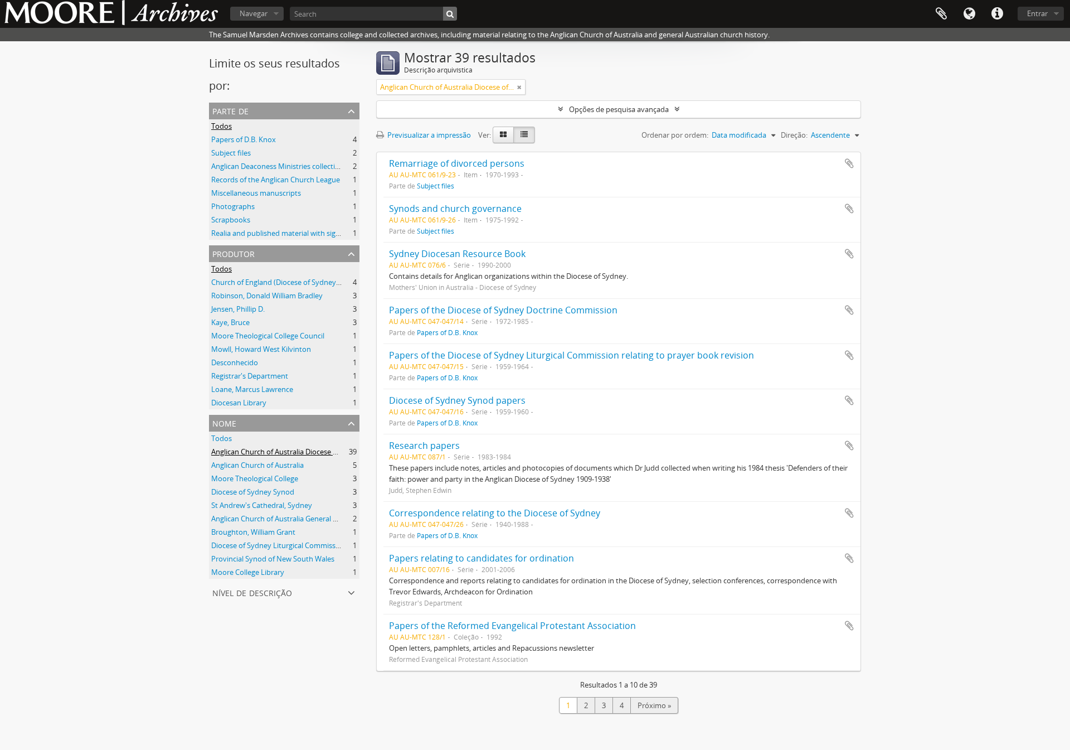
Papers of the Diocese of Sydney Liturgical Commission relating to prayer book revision (571, 355)
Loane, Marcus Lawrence (252, 389)
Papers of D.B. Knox (243, 139)
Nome (224, 422)
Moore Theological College (254, 478)
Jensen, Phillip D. (238, 309)
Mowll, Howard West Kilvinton (261, 349)
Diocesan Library (238, 403)
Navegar (254, 13)
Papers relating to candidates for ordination (481, 558)
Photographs (233, 206)
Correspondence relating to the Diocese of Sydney (494, 513)
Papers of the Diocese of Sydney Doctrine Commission (503, 310)
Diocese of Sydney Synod (252, 492)
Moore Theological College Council (267, 336)
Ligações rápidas (997, 14)
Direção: (794, 135)
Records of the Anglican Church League (275, 180)
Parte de (230, 110)
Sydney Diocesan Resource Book (457, 254)
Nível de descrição (252, 591)
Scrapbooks (230, 220)
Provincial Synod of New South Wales (272, 559)
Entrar (1037, 13)
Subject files (231, 153)
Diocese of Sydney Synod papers (457, 400)
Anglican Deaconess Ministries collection (277, 166)
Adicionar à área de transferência (849, 163)
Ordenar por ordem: (674, 135)
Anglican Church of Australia (257, 465)
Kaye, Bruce (230, 322)
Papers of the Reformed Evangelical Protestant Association (512, 626)
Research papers (424, 445)
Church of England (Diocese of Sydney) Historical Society (304, 282)
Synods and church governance (455, 208)
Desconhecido (234, 362)
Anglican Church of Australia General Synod (282, 519)
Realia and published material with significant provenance (306, 233)
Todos (221, 126)
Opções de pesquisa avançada (619, 109)
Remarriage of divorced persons (456, 163)
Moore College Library (247, 572)
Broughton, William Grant (253, 532)
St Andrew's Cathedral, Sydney (261, 505)
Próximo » (654, 705)
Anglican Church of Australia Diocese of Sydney (288, 452)
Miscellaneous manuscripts (256, 193)
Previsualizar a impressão (428, 135)
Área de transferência (941, 14)
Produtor (233, 252)
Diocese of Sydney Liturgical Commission (278, 545)
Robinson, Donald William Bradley (267, 296)
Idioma (969, 14)
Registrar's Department (249, 376)
